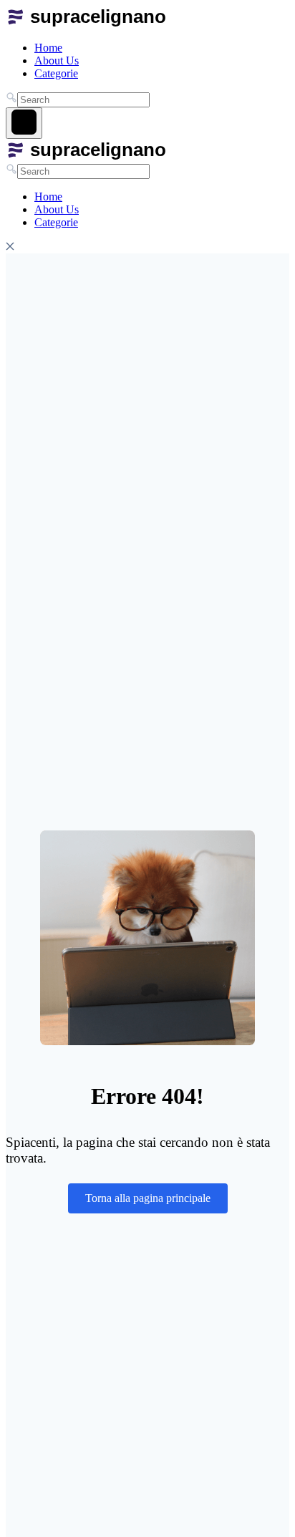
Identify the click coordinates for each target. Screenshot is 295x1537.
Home (48, 48)
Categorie (56, 73)
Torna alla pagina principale (148, 1198)
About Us (56, 60)
